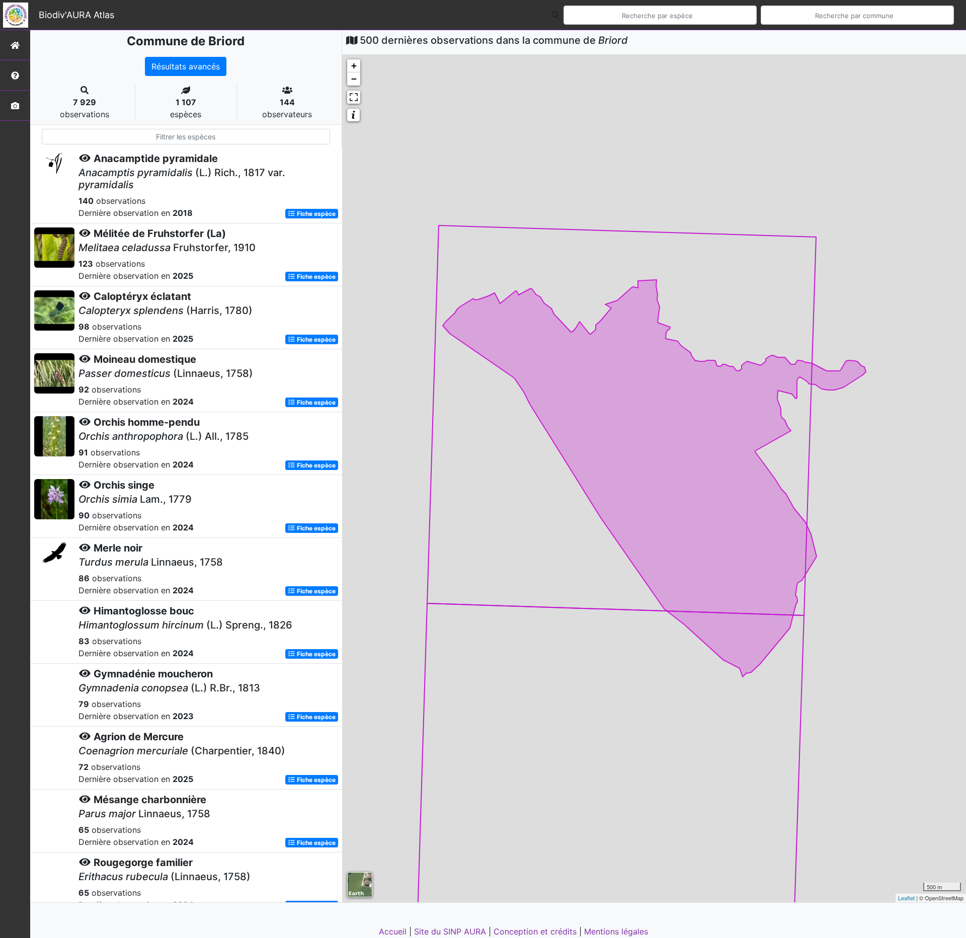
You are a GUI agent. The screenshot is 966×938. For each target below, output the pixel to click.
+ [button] (354, 65)
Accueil (394, 931)
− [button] (354, 78)
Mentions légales (616, 931)
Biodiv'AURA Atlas (76, 15)
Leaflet (906, 898)
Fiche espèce (315, 213)
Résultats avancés (185, 66)
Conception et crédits (536, 931)
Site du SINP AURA (451, 931)
